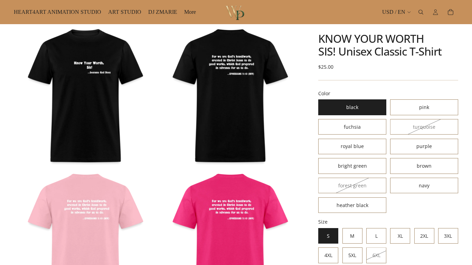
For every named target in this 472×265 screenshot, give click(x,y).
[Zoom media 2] (230, 95)
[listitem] (190, 12)
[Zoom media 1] (85, 95)
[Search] (420, 12)
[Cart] (450, 12)
